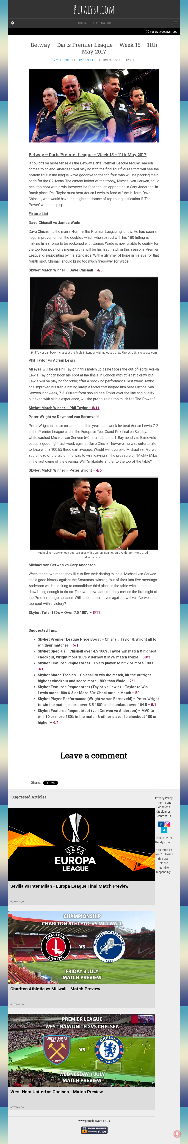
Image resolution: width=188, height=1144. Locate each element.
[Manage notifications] (177, 1134)
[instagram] (167, 824)
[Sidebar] (12, 23)
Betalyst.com (94, 9)
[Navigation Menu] (175, 23)
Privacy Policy (164, 798)
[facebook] (161, 824)
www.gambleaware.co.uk (94, 1121)
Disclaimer (163, 811)
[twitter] (164, 829)
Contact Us (164, 816)
